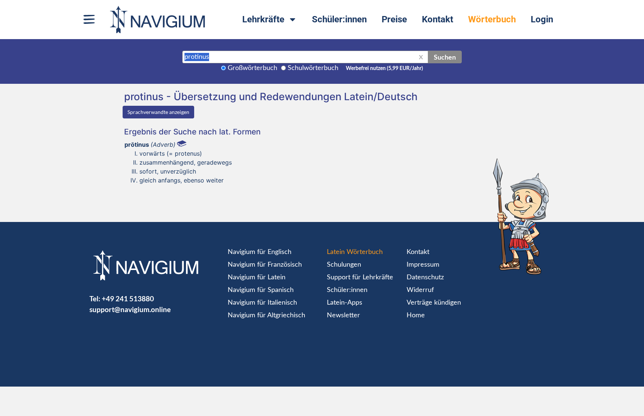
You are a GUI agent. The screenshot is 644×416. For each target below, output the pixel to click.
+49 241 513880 (128, 298)
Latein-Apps (344, 302)
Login (542, 19)
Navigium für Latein (256, 277)
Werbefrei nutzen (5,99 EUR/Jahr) (384, 68)
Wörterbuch (492, 19)
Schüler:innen (339, 19)
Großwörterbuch (252, 68)
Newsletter (343, 315)
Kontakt (437, 19)
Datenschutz (425, 277)
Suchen (445, 57)
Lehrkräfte (263, 19)
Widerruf (420, 290)
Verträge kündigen (434, 302)
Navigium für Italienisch (262, 302)
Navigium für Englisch (259, 252)
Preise (394, 19)
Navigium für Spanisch (261, 290)
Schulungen (344, 264)
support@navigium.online (130, 309)
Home (416, 315)
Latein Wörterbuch (355, 252)
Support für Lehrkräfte (360, 277)
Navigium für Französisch (265, 264)
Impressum (423, 264)
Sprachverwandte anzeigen (158, 112)
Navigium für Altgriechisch (266, 315)
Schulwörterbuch (313, 68)
